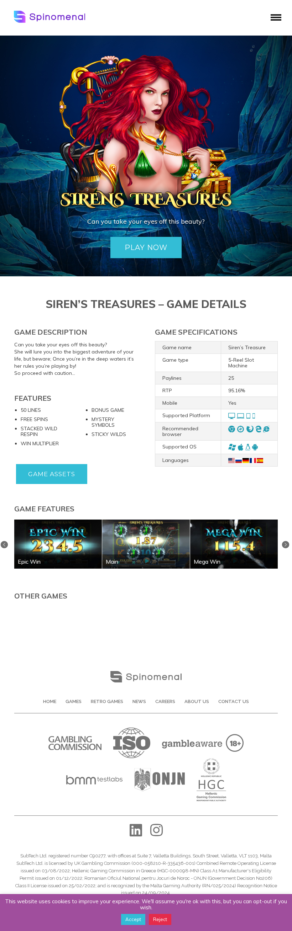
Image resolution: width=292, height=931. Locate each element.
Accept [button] (133, 919)
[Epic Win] (58, 522)
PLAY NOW (146, 247)
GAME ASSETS (51, 474)
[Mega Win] (234, 522)
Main (112, 561)
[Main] (146, 522)
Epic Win (29, 561)
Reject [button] (160, 919)
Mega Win (207, 561)
